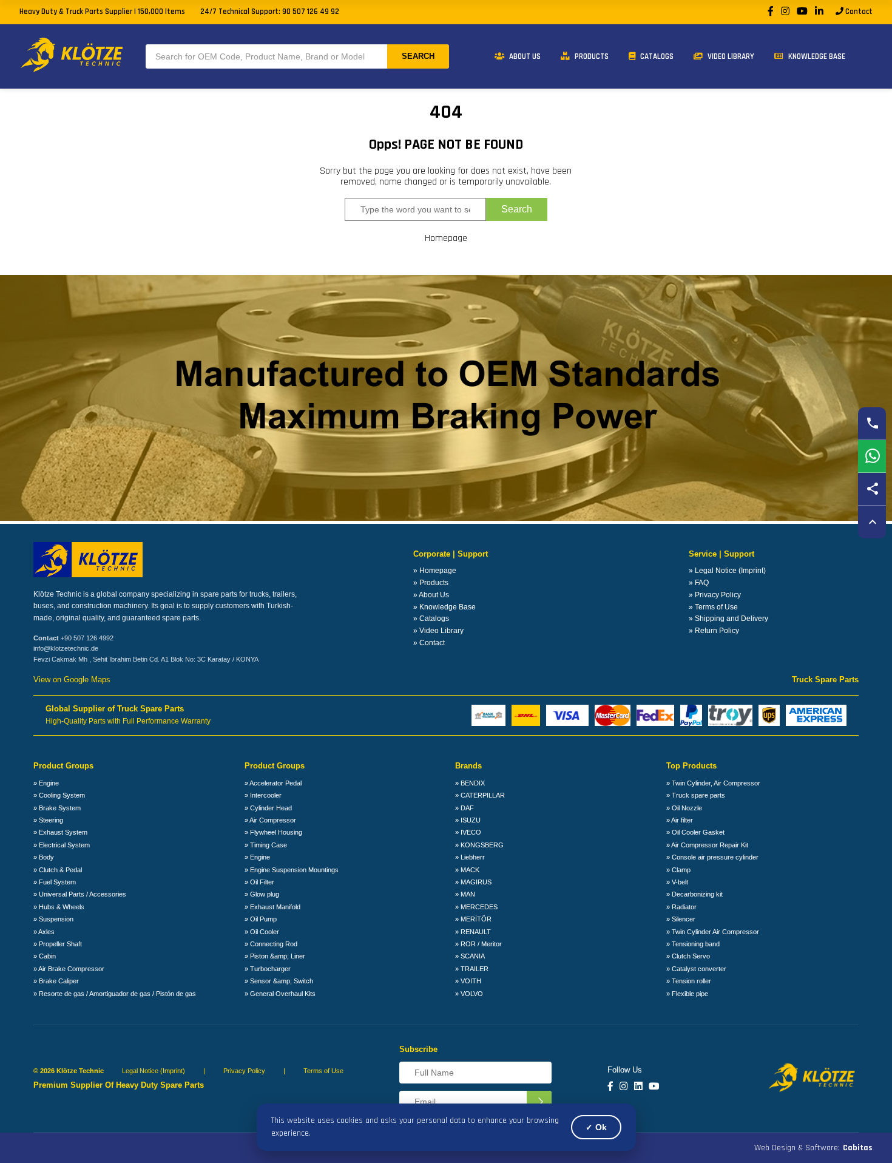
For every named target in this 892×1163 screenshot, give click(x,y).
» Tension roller (688, 981)
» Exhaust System (60, 832)
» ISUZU (468, 820)
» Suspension (53, 919)
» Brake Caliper (56, 981)
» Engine (46, 783)
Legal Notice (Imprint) (153, 1070)
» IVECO (468, 832)
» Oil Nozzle (684, 808)
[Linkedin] (638, 1086)
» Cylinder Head (268, 808)
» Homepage (434, 570)
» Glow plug (262, 894)
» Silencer (680, 919)
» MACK (467, 869)
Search (418, 56)
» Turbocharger (268, 968)
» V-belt (677, 882)
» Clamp (678, 869)
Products (591, 56)
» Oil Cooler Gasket (695, 832)
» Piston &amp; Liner (275, 956)
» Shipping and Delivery (728, 618)
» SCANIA (470, 956)
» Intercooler (263, 795)
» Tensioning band (693, 944)
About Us (524, 56)
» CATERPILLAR (480, 795)
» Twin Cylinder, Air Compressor (713, 783)
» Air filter (679, 820)
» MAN (465, 894)
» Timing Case (266, 845)
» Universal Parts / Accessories (79, 894)
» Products (430, 582)
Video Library (730, 56)
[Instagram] (785, 12)
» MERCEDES (476, 906)
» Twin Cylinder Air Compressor (712, 931)
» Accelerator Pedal (273, 783)
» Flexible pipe (687, 993)
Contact (858, 11)
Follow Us (624, 1070)
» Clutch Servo (688, 956)
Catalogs (656, 56)
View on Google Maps (71, 680)
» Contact (429, 643)
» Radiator (681, 906)
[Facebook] (771, 12)
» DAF (464, 808)
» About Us (431, 595)
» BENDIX (470, 783)
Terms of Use (323, 1070)
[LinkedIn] (819, 12)
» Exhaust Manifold (272, 906)
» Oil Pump (261, 919)
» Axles (44, 931)
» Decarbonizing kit (694, 894)
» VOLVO (469, 993)
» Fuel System (54, 882)
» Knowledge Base (444, 607)
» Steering (48, 820)
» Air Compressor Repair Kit (707, 845)
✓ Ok (596, 1127)
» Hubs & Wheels (58, 906)
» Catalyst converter (696, 968)
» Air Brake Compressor (68, 968)
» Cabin (44, 956)
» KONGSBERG (479, 845)
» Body (43, 857)
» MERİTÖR (473, 919)
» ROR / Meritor (478, 944)
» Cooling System (59, 795)
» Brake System (57, 808)
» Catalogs (431, 618)
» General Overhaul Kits (280, 993)
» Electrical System (61, 845)
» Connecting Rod (271, 944)
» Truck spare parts (695, 795)
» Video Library (438, 630)
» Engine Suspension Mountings (292, 869)
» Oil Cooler (262, 931)
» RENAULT (473, 931)
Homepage (446, 238)
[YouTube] (802, 12)
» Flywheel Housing (273, 832)
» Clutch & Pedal (57, 869)
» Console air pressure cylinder (712, 857)
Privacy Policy (244, 1070)
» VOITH (468, 981)
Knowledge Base (815, 56)
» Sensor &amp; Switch (279, 981)
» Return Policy (714, 630)
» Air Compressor (270, 820)
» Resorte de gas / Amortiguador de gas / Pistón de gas (114, 993)
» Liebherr (470, 857)
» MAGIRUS (473, 882)
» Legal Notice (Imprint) (727, 570)
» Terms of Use (713, 607)
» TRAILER (471, 968)
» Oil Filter (259, 882)
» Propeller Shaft (57, 944)
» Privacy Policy (715, 595)
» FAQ (699, 582)
